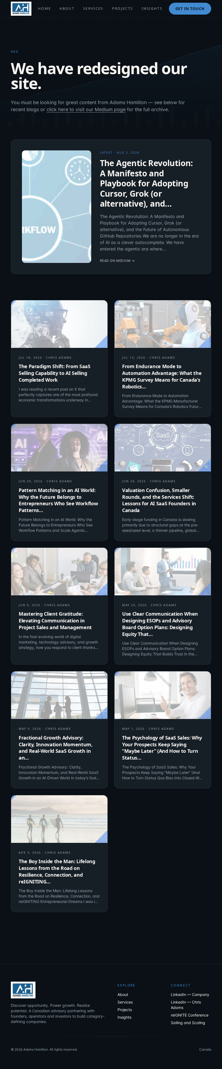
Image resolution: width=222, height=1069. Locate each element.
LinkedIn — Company (190, 994)
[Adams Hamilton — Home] (21, 9)
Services (93, 8)
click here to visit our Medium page (86, 109)
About (67, 8)
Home (44, 8)
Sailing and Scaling (188, 1022)
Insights (152, 8)
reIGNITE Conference (189, 1015)
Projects (122, 8)
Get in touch (190, 8)
